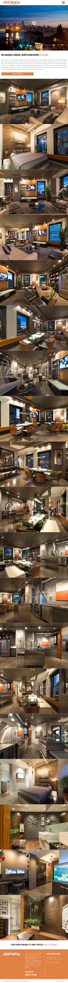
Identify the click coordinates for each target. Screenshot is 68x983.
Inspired (62, 981)
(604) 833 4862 (54, 962)
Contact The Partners (17, 74)
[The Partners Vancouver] (11, 956)
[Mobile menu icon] (63, 2)
